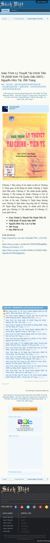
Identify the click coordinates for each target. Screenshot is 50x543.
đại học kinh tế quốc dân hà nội (11, 89)
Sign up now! (25, 409)
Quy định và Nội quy (43, 541)
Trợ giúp (24, 529)
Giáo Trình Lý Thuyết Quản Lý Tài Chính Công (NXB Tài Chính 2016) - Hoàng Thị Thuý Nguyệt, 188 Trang (26, 358)
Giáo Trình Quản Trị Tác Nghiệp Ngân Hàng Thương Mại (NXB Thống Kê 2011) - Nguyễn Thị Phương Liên (26, 344)
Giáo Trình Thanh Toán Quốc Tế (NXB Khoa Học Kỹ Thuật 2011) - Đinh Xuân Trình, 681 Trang (26, 349)
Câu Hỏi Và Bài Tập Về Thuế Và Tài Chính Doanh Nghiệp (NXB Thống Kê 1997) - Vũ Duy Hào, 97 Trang (26, 376)
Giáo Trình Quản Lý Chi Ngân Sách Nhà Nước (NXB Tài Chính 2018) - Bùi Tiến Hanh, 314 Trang (26, 353)
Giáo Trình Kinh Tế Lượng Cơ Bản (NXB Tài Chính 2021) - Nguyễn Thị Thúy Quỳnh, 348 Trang (26, 362)
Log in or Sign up (42, 1)
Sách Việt (30, 430)
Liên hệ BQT (25, 532)
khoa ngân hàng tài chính (10, 86)
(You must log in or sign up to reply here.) (37, 390)
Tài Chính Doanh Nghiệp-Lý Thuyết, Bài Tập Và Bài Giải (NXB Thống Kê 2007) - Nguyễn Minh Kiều (26, 317)
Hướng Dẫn (6, 531)
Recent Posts (17, 13)
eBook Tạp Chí (7, 523)
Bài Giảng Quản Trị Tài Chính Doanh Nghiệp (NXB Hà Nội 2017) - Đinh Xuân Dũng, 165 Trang (26, 312)
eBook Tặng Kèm (8, 528)
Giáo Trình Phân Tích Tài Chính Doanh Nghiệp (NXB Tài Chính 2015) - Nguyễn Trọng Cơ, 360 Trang (26, 330)
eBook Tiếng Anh (8, 520)
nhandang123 (14, 107)
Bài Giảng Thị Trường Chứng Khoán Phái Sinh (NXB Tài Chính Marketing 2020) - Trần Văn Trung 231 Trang (25, 94)
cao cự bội (9, 84)
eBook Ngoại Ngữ (8, 525)
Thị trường (24, 526)
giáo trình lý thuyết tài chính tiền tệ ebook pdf (27, 84)
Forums (5, 10)
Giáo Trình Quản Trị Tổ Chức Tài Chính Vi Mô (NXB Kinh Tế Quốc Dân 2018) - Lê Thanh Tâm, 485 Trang (25, 97)
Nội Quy (24, 523)
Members (14, 10)
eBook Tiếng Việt (8, 517)
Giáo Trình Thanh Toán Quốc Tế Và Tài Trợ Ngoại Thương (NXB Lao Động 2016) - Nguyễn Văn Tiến (26, 367)
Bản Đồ (23, 517)
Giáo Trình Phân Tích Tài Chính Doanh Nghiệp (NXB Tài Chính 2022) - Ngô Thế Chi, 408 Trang (26, 371)
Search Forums (6, 13)
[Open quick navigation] (47, 18)
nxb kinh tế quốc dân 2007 (38, 86)
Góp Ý (23, 520)
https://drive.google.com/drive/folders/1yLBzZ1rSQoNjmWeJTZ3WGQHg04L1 (24, 252)
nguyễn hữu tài (24, 86)
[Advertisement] (25, 46)
